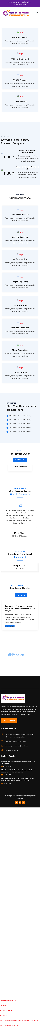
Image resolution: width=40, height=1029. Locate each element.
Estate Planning (20, 305)
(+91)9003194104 (21, 4)
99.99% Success (20, 80)
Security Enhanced (20, 327)
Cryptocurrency (20, 372)
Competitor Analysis (20, 466)
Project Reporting (20, 281)
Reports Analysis (20, 237)
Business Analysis (20, 214)
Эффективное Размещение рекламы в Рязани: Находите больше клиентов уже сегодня (20, 608)
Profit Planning (20, 259)
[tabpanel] (20, 469)
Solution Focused (20, 37)
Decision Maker (20, 101)
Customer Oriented (20, 59)
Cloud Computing (20, 350)
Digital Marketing (20, 468)
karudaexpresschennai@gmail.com (21, 2)
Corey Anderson (20, 565)
